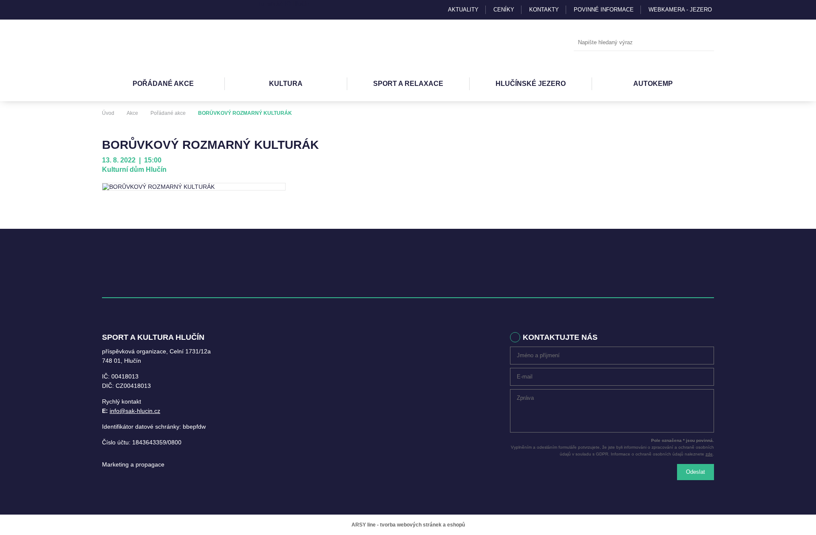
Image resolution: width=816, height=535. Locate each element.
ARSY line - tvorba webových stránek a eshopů (408, 525)
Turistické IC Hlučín (283, 3)
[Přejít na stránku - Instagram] (108, 9)
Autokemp (653, 83)
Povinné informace (604, 9)
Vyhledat (705, 42)
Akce (132, 113)
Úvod (108, 113)
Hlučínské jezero (531, 83)
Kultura (286, 83)
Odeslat (695, 472)
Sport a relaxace (408, 83)
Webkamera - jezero (680, 9)
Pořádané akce (163, 83)
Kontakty (544, 9)
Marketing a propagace (133, 464)
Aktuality (463, 9)
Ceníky (503, 9)
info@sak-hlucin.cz (135, 410)
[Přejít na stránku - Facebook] (123, 9)
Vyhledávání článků (644, 42)
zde (709, 454)
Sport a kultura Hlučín (149, 43)
